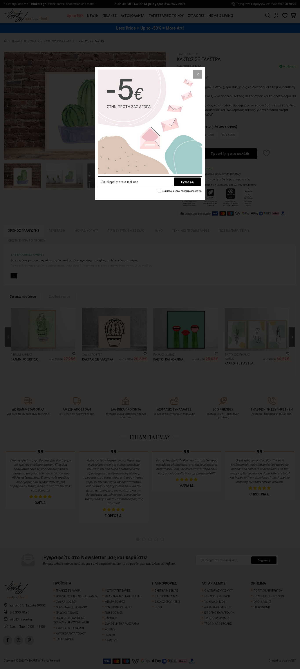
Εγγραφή (187, 182)
